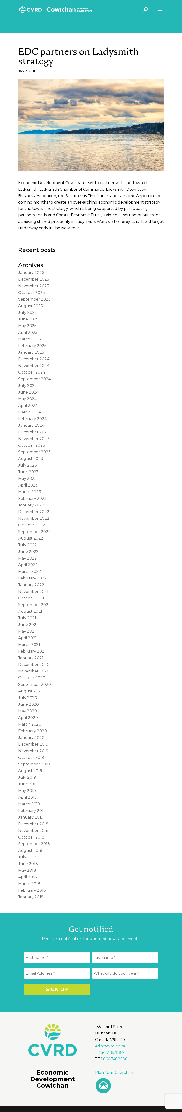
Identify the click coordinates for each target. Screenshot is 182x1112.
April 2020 (28, 717)
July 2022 (27, 545)
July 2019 (27, 777)
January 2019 (30, 817)
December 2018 (33, 824)
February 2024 (32, 419)
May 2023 (27, 478)
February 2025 (32, 345)
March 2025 (29, 339)
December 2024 (33, 359)
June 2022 (28, 551)
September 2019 (34, 764)
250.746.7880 (111, 1052)
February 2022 (32, 578)
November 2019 (33, 751)
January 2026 (31, 272)
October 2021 (31, 598)
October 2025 (31, 292)
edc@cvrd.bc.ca (110, 1046)
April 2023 (28, 485)
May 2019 (27, 790)
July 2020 (27, 697)
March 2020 (29, 724)
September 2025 (34, 299)
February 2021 (32, 651)
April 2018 (27, 877)
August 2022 (30, 538)
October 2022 (31, 525)
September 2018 (34, 844)
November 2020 (34, 671)
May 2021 (27, 631)
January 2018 (31, 897)
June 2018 (28, 864)
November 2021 (33, 591)
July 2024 (27, 385)
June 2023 (28, 472)
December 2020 (34, 664)
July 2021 (27, 618)
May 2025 (27, 326)
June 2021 (28, 624)
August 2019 (30, 771)
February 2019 (32, 810)
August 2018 (30, 850)
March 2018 (29, 883)
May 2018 (27, 870)
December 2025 (33, 279)
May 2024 (27, 399)
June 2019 (28, 784)
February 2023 (32, 498)
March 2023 (29, 492)
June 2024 (28, 392)
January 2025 (31, 352)
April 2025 (27, 332)
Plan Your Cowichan (114, 1072)
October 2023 (31, 445)
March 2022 (29, 571)
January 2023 (31, 505)
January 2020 (31, 737)
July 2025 (27, 312)
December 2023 (33, 432)
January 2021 (30, 658)
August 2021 (30, 611)
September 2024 (34, 379)
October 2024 (31, 372)
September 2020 (34, 684)
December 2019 (33, 744)
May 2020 (27, 711)
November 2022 (33, 518)
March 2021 (29, 644)
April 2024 (28, 405)
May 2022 (27, 558)
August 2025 (30, 306)
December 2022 (33, 512)
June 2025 (28, 319)
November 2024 (33, 365)
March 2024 (29, 412)
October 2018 (31, 837)
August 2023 (30, 458)
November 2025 (33, 286)
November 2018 (33, 830)
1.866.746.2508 (114, 1059)
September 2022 (34, 531)
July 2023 (27, 465)
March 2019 (29, 804)
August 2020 (30, 691)
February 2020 (32, 731)
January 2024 (31, 425)
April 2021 (27, 638)
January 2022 (31, 585)
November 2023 (33, 438)
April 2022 (28, 565)
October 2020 (31, 678)
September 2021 (34, 604)
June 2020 (28, 704)
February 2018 (32, 890)
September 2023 (34, 452)
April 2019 (27, 797)
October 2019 (31, 757)
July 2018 (27, 857)
